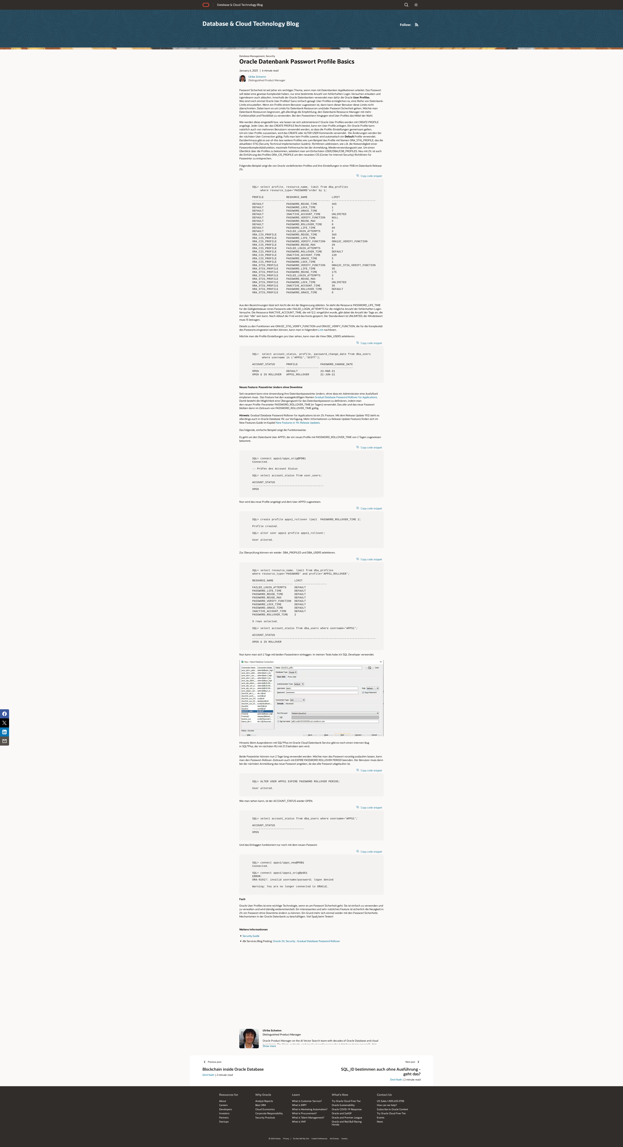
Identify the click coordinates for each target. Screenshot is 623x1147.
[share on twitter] (4, 722)
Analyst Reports (264, 1101)
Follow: (405, 25)
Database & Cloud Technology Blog (240, 5)
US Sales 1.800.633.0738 (390, 1101)
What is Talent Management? (308, 1117)
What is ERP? (299, 1105)
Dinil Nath (208, 1074)
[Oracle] (205, 5)
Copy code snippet (371, 176)
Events (380, 1117)
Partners (224, 1117)
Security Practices (265, 1117)
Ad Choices (334, 1138)
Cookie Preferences (319, 1138)
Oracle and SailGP (342, 1113)
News (380, 1121)
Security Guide (251, 936)
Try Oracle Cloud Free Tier (346, 1101)
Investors (224, 1113)
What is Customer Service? (307, 1101)
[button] (406, 5)
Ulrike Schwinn (257, 76)
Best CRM (260, 1105)
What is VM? (299, 1121)
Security (270, 56)
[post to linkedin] (4, 732)
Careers (223, 1105)
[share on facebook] (4, 713)
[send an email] (4, 741)
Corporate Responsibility (269, 1113)
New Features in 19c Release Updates (298, 422)
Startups (224, 1121)
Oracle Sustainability (343, 1105)
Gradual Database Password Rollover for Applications (346, 397)
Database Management (252, 56)
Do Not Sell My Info (301, 1138)
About (222, 1101)
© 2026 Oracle (275, 1138)
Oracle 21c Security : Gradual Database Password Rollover (306, 941)
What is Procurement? (304, 1113)
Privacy (286, 1138)
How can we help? (387, 1105)
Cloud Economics (265, 1109)
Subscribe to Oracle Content (392, 1109)
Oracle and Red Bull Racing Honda (347, 1123)
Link (320, 329)
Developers (225, 1109)
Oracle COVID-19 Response (347, 1109)
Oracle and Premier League (347, 1117)
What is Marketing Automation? (309, 1109)
